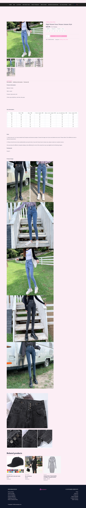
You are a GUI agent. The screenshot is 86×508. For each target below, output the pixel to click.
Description (9, 82)
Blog (70, 4)
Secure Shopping (11, 494)
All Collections (63, 4)
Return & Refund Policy (13, 499)
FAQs (77, 491)
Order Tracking (75, 499)
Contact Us (75, 494)
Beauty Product (35, 4)
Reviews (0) (26, 82)
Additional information (18, 82)
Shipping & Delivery (12, 498)
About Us (76, 493)
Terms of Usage (11, 493)
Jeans (51, 22)
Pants (54, 22)
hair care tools (26, 4)
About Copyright (74, 496)
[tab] (9, 82)
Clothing (19, 4)
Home (10, 4)
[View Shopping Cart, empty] (74, 5)
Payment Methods (11, 496)
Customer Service (74, 498)
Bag (14, 4)
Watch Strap (44, 4)
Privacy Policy (11, 491)
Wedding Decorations (53, 4)
